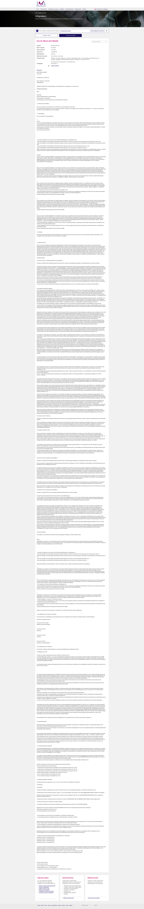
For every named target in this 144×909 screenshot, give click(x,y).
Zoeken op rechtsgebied (44, 889)
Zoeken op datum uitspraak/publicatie (47, 885)
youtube (106, 905)
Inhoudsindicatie (41, 58)
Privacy (45, 905)
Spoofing (59, 905)
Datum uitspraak (40, 47)
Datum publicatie (41, 49)
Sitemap (42, 905)
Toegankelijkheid (54, 905)
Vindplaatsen (40, 63)
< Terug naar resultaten (70, 35)
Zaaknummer (40, 51)
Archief (67, 905)
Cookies (49, 905)
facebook (100, 905)
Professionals (78, 9)
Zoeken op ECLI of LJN (44, 888)
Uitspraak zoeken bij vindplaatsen (46, 892)
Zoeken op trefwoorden (44, 887)
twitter (98, 905)
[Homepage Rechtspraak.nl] (41, 3)
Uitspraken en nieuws (53, 9)
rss (90, 905)
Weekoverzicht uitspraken (94, 897)
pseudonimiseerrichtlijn (66, 30)
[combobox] (99, 41)
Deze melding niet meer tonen (97, 30)
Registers (62, 9)
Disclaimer (70, 905)
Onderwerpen (43, 9)
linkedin (104, 905)
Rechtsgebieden (40, 54)
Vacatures (63, 905)
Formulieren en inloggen (102, 9)
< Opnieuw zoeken (46, 35)
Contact (84, 9)
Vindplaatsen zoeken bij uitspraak (46, 891)
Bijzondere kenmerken (42, 56)
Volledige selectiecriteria (68, 897)
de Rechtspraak (69, 9)
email (91, 905)
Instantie (39, 45)
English (39, 905)
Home (37, 9)
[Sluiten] (106, 30)
